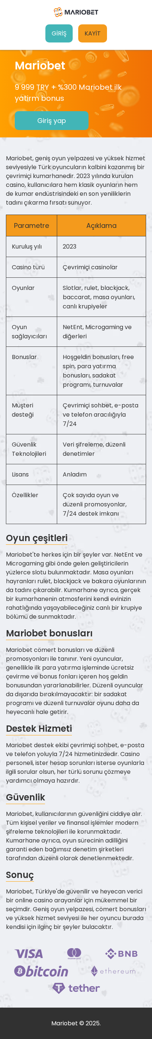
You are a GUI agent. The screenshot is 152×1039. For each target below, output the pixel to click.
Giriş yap (51, 120)
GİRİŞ (59, 33)
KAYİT (92, 33)
